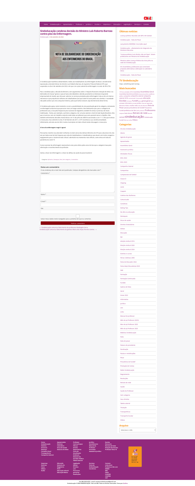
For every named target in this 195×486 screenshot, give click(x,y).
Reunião (150, 113)
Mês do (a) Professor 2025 (129, 328)
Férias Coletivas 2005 (127, 258)
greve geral (146, 101)
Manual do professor (127, 316)
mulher (132, 105)
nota (136, 105)
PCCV (58, 469)
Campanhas (124, 170)
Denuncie (108, 444)
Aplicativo (50, 159)
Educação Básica (62, 472)
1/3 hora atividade (124, 92)
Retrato (130, 113)
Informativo (124, 299)
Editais (122, 229)
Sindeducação (44, 37)
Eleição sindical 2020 (127, 245)
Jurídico (123, 303)
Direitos (75, 467)
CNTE (122, 187)
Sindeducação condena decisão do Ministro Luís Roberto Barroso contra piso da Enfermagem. (76, 32)
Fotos (43, 467)
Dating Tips (124, 208)
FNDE (107, 472)
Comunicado (124, 199)
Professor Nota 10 (111, 449)
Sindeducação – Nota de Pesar (130, 40)
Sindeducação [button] (55, 24)
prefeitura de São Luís (131, 110)
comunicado (131, 98)
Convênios (123, 204)
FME (121, 270)
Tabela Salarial (78, 460)
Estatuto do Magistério (61, 466)
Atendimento (93, 444)
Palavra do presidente (127, 345)
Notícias (60, 444)
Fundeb (123, 283)
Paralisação (124, 349)
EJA (121, 237)
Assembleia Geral (147, 92)
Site (42, 208)
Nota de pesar (125, 341)
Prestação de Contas (127, 366)
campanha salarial (137, 96)
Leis (121, 308)
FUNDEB (108, 474)
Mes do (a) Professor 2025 (129, 324)
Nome (43, 194)
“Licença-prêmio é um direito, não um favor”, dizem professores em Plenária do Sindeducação (137, 55)
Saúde (122, 387)
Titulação (123, 407)
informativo (128, 103)
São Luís (126, 120)
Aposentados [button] (68, 24)
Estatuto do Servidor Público (78, 458)
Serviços (91, 463)
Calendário (60, 446)
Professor (76, 442)
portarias (76, 472)
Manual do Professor (92, 447)
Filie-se (75, 446)
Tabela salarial (125, 403)
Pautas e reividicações (127, 353)
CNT (106, 478)
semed (122, 117)
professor (141, 110)
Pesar (122, 358)
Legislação (76, 463)
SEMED (107, 469)
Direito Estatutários (77, 448)
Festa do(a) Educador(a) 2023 (130, 266)
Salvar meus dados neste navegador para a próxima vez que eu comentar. (66, 219)
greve (139, 101)
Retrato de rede (140, 113)
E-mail (43, 201)
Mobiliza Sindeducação (128, 333)
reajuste (121, 113)
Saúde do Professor (127, 391)
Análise (125, 483)
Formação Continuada (127, 279)
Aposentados (124, 141)
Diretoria (44, 448)
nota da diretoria (142, 105)
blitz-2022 (123, 158)
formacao (129, 101)
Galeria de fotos (125, 287)
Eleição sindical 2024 (127, 249)
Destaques (56, 159)
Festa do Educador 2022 (128, 262)
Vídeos (135, 120)
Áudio (43, 470)
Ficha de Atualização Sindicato (77, 453)
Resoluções (124, 378)
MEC (106, 470)
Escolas (122, 100)
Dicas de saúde (125, 220)
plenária (126, 108)
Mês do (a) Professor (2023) (129, 320)
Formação (123, 274)
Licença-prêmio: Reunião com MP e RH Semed (136, 36)
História (43, 446)
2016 (131, 92)
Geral (122, 291)
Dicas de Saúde (62, 448)
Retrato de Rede (110, 446)
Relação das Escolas (111, 448)
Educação (123, 233)
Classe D (123, 179)
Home (46, 24)
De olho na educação (127, 212)
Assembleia (136, 92)
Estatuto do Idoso (62, 449)
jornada (134, 103)
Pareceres (76, 470)
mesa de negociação (147, 103)
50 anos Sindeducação (128, 129)
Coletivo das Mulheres (127, 195)
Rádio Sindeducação (127, 370)
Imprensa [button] (106, 24)
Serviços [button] (137, 24)
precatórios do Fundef (136, 108)
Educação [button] (116, 24)
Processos (92, 449)
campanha (127, 96)
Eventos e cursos (126, 254)
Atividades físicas (126, 154)
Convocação (139, 98)
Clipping (123, 183)
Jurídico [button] (88, 24)
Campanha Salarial (126, 166)
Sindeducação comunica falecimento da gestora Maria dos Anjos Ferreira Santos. (68, 229)
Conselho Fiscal (46, 451)
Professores (150, 110)
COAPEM (108, 476)
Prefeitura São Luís (111, 467)
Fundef (135, 101)
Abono (122, 133)
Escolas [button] (97, 24)
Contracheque (78, 444)
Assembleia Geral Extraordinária (129, 94)
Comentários (74, 159)
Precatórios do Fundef (127, 362)
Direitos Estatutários (127, 224)
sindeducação (97, 12)
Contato (146, 24)
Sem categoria (66, 159)
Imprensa (44, 463)
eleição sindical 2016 (127, 241)
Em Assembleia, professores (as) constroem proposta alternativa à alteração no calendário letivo (136, 69)
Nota (61, 159)
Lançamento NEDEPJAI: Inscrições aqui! (133, 44)
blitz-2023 (123, 162)
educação (146, 98)
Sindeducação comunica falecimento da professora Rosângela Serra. (64, 227)
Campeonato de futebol (128, 175)
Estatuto (44, 449)
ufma (130, 120)
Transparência (125, 412)
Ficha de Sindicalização (93, 466)
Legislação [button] (127, 24)
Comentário (45, 173)
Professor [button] (79, 24)
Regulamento (124, 374)
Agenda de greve (126, 137)
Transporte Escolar (126, 416)
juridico (139, 103)
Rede (125, 113)
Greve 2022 (124, 295)
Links (122, 312)
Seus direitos (124, 399)
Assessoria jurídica (143, 94)
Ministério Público (124, 105)
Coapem (123, 191)
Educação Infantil (63, 470)
